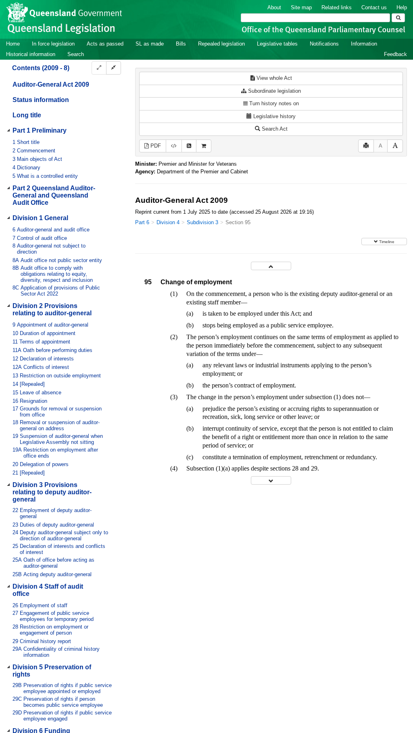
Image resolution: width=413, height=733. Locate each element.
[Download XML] (174, 146)
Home (13, 44)
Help (401, 7)
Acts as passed (105, 44)
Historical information (30, 54)
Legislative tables (277, 44)
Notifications (324, 44)
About (274, 7)
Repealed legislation (221, 44)
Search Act (274, 129)
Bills (181, 44)
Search (75, 54)
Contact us (374, 7)
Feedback (395, 54)
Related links (336, 7)
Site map (301, 7)
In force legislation (53, 44)
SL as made (150, 44)
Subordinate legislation (273, 91)
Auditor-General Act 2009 (51, 84)
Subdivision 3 (202, 222)
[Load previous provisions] (271, 266)
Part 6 (142, 222)
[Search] (398, 17)
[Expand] (99, 68)
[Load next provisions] (271, 480)
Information (364, 44)
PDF (155, 146)
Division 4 (167, 222)
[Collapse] (113, 68)
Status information (41, 99)
